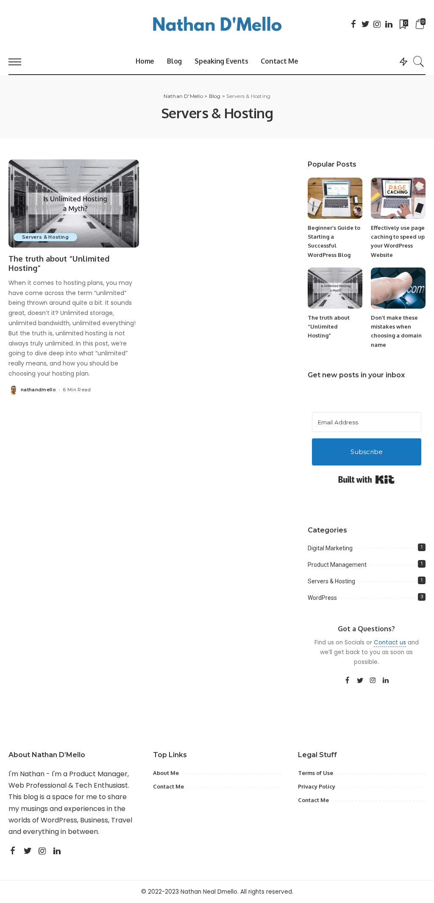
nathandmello (38, 389)
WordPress (322, 597)
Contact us (390, 642)
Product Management (337, 564)
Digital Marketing (330, 548)
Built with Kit (366, 479)
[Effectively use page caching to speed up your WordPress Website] (398, 198)
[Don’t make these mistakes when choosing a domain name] (398, 288)
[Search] (419, 61)
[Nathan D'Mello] (217, 24)
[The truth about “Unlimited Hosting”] (73, 203)
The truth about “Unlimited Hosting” (329, 326)
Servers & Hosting (45, 237)
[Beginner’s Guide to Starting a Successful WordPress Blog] (335, 198)
